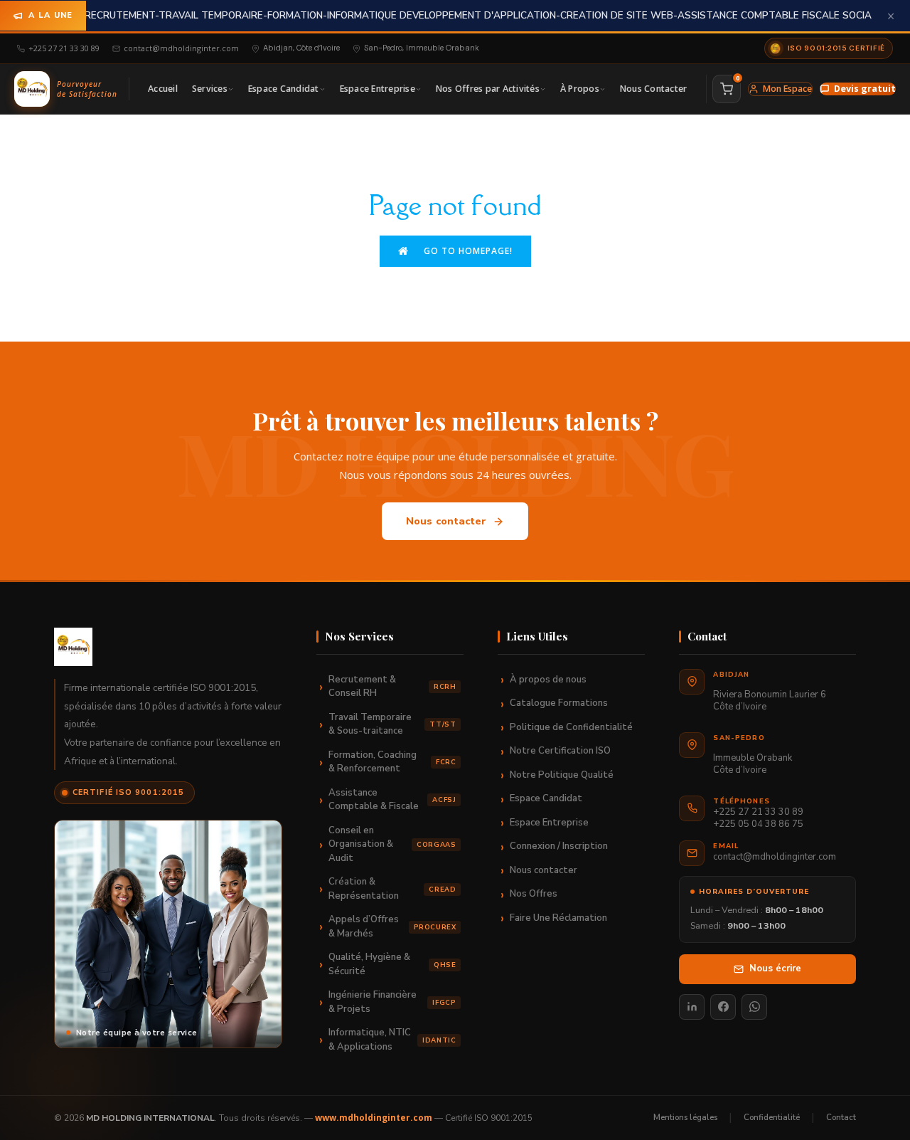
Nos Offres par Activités (488, 89)
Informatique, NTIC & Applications (392, 1039)
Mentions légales (685, 1117)
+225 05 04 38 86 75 (758, 824)
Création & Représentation (392, 888)
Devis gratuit (865, 89)
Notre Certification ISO (560, 750)
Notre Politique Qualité (562, 775)
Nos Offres (533, 893)
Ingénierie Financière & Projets (392, 1001)
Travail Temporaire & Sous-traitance (392, 724)
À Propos (579, 89)
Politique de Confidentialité (571, 727)
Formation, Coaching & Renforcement (392, 762)
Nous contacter (446, 521)
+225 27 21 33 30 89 (64, 48)
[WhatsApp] (754, 1007)
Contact (841, 1117)
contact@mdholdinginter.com (181, 48)
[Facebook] (723, 1007)
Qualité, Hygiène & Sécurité (392, 964)
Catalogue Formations (559, 703)
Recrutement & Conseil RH (392, 686)
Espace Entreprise (377, 89)
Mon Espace (787, 89)
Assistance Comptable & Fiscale (392, 799)
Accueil (163, 89)
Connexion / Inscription (559, 846)
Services (210, 89)
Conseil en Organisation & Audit (392, 844)
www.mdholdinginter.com (373, 1118)
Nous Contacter (653, 89)
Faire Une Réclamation (558, 918)
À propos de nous (548, 679)
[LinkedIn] (692, 1007)
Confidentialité (772, 1117)
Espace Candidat (283, 89)
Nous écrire (775, 968)
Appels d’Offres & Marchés (392, 926)
